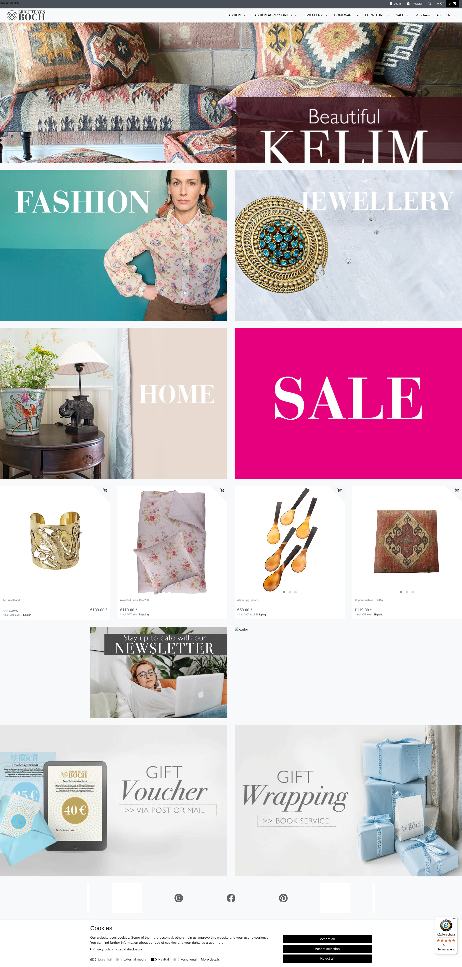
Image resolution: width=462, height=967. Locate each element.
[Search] (430, 3)
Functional (189, 959)
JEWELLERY (313, 15)
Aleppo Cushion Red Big (369, 600)
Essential (105, 959)
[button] (34, 92)
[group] (172, 541)
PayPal (163, 959)
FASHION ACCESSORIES (272, 15)
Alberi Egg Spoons (248, 600)
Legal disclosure (130, 949)
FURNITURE (375, 15)
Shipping (26, 615)
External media (134, 959)
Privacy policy (103, 949)
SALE (400, 15)
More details (210, 959)
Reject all (327, 958)
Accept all (327, 939)
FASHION (234, 15)
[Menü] (454, 920)
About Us (443, 15)
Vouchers (423, 15)
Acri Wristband (11, 600)
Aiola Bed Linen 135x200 (134, 600)
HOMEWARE (344, 15)
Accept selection (327, 949)
